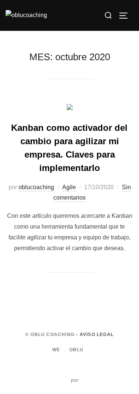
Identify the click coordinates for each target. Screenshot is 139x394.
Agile (69, 187)
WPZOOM (92, 380)
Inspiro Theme (52, 380)
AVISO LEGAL (97, 334)
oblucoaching (36, 187)
